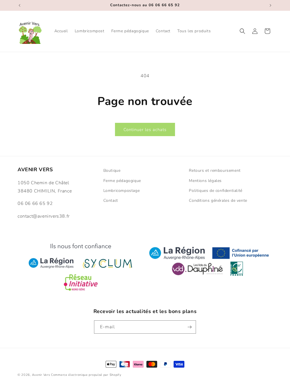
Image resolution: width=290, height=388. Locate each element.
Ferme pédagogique (122, 180)
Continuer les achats (145, 129)
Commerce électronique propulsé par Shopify (86, 375)
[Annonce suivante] (270, 5)
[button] (242, 31)
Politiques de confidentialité (215, 190)
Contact (110, 200)
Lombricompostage (121, 190)
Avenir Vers (41, 375)
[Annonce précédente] (19, 5)
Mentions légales (205, 180)
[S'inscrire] (189, 327)
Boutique (112, 170)
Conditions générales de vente (218, 200)
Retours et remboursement (214, 170)
